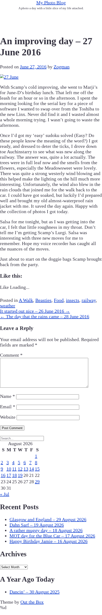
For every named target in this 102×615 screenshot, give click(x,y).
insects (72, 300)
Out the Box (32, 602)
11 (14, 468)
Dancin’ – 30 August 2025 (34, 591)
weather (7, 305)
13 (25, 468)
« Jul (4, 494)
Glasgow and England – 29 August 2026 (47, 519)
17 (8, 475)
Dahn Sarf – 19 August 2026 (36, 524)
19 (20, 475)
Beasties (43, 300)
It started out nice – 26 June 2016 (35, 311)
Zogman (62, 66)
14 (31, 468)
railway (89, 300)
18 (14, 475)
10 (8, 468)
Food (59, 300)
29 (37, 481)
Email (7, 406)
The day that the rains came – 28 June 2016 (44, 316)
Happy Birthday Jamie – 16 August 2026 (48, 541)
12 (20, 468)
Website (7, 417)
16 (3, 475)
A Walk (26, 300)
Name (7, 396)
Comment (11, 355)
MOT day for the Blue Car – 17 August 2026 (52, 535)
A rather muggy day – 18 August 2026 (46, 530)
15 (37, 468)
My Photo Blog (51, 2)
